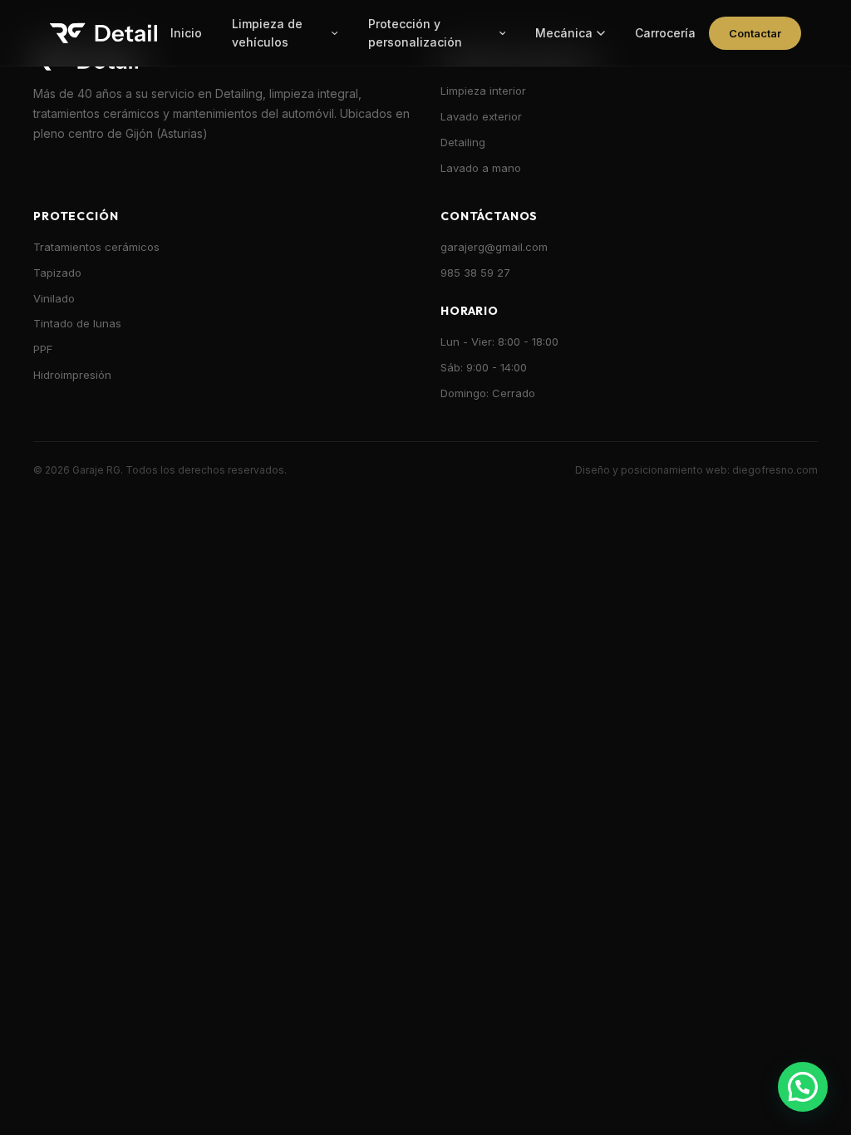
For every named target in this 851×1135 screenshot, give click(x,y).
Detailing (462, 142)
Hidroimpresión (72, 374)
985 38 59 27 (475, 272)
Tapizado (57, 272)
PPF (42, 349)
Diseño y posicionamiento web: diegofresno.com (696, 470)
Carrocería (665, 33)
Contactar (755, 33)
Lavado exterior (481, 116)
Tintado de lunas (77, 323)
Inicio (186, 33)
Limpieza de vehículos (267, 33)
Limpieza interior (483, 90)
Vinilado (54, 298)
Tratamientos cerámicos (96, 246)
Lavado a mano (480, 167)
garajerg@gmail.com (494, 246)
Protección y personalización (415, 33)
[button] (803, 1087)
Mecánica (564, 33)
